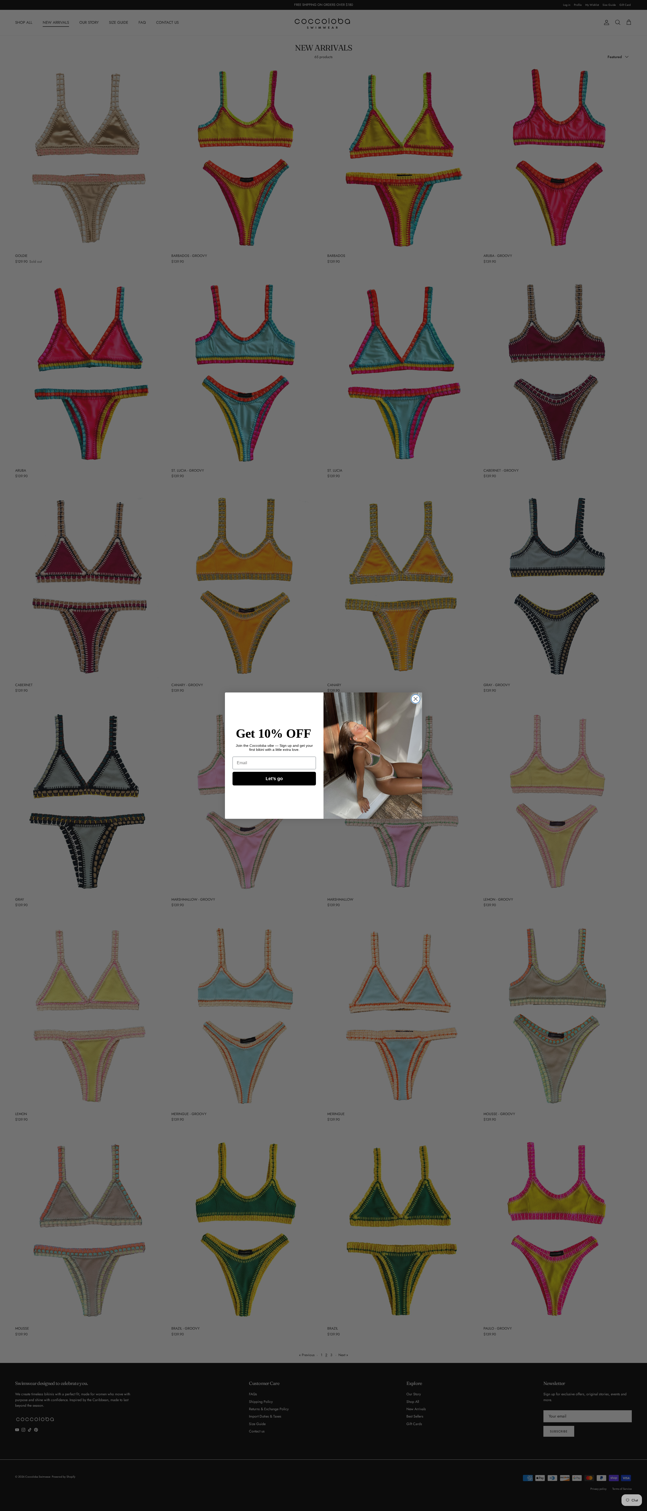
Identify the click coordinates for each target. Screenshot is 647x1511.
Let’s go (274, 778)
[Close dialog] (415, 698)
